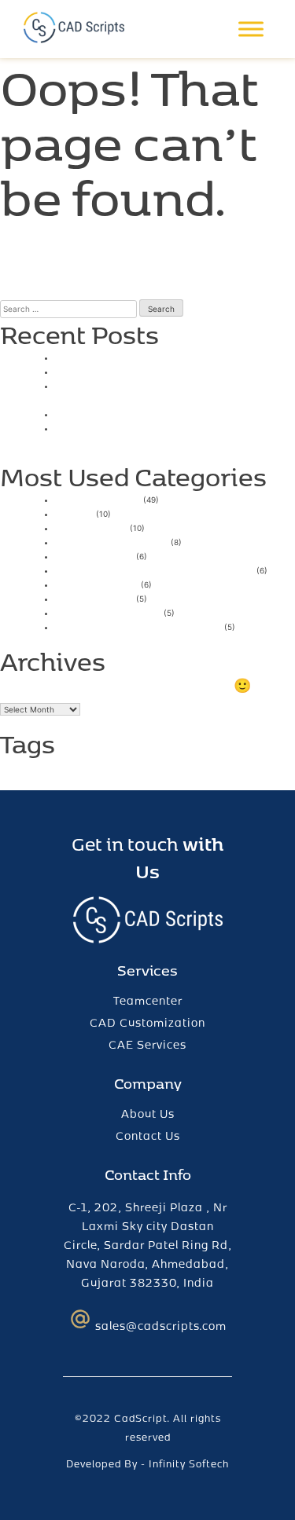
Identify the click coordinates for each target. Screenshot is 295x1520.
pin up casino (94, 597)
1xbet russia (91, 526)
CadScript (140, 1418)
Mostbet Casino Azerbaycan (138, 625)
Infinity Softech (189, 1463)
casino (74, 512)
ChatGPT (30, 771)
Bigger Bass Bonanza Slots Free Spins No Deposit (166, 434)
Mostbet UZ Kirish (108, 611)
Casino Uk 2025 (102, 356)
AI (4, 771)
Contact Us (148, 1135)
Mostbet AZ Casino (111, 540)
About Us (148, 1113)
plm (122, 771)
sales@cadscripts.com (161, 1325)
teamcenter (191, 765)
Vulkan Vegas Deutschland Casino (154, 569)
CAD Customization (147, 1022)
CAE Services (147, 1044)
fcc (57, 771)
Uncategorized (98, 498)
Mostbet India (96, 583)
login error (89, 771)
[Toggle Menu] (251, 29)
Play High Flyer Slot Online (132, 412)
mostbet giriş (94, 555)
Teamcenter (148, 1000)
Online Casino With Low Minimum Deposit (154, 391)
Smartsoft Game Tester (123, 370)
